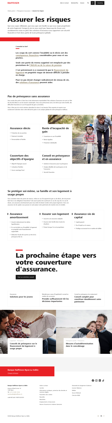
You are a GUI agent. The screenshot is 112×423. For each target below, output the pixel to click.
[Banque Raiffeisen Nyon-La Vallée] (13, 3)
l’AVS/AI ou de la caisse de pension (45, 65)
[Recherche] (88, 3)
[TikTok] (103, 380)
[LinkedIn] (100, 380)
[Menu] (93, 3)
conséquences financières (27, 55)
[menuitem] (64, 3)
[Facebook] (93, 380)
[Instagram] (96, 380)
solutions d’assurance (29, 82)
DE (98, 416)
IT (103, 416)
